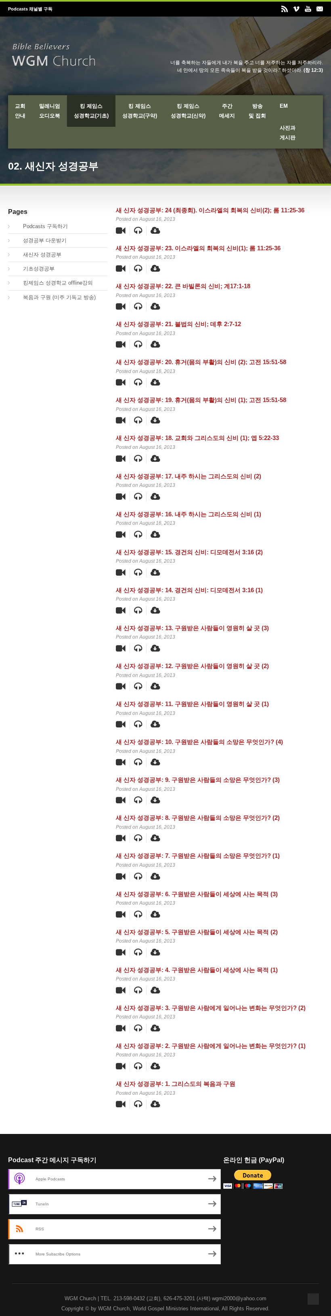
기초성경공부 (34, 269)
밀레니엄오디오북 (49, 111)
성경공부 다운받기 (40, 240)
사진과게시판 (287, 132)
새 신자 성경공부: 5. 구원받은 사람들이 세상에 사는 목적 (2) (197, 931)
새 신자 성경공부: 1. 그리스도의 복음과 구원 (175, 1083)
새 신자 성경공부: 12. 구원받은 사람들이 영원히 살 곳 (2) (192, 665)
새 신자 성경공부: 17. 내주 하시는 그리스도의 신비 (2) (188, 476)
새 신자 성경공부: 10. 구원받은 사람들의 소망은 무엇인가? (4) (199, 741)
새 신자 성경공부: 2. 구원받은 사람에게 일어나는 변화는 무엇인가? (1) (211, 1045)
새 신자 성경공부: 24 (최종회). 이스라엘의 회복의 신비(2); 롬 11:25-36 (210, 210)
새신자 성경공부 (37, 254)
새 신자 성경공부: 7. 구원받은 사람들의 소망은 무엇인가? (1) (198, 855)
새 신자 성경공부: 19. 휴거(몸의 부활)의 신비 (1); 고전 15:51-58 (201, 399)
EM (284, 106)
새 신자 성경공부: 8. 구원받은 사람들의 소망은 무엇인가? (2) (198, 817)
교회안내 (20, 111)
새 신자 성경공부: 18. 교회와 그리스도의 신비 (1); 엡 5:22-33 (197, 437)
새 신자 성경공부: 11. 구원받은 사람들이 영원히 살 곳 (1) (192, 703)
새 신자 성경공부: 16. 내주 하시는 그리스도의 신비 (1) (188, 514)
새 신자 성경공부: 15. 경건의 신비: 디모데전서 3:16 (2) (189, 552)
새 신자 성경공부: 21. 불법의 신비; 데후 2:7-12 (178, 324)
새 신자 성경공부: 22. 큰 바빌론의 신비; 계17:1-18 (183, 286)
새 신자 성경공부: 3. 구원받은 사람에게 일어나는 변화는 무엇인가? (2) (211, 1007)
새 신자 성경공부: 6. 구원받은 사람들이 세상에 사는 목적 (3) (197, 894)
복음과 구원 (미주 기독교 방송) (55, 297)
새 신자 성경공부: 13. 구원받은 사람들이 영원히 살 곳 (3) (192, 627)
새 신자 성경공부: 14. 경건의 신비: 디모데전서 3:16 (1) (189, 590)
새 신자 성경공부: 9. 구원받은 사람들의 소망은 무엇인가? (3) (198, 779)
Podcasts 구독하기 (41, 226)
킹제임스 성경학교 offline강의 (53, 283)
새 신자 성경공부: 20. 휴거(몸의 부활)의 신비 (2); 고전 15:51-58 (201, 361)
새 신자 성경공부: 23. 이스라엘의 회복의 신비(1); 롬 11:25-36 (198, 248)
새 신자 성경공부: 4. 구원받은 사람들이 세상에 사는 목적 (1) (197, 969)
